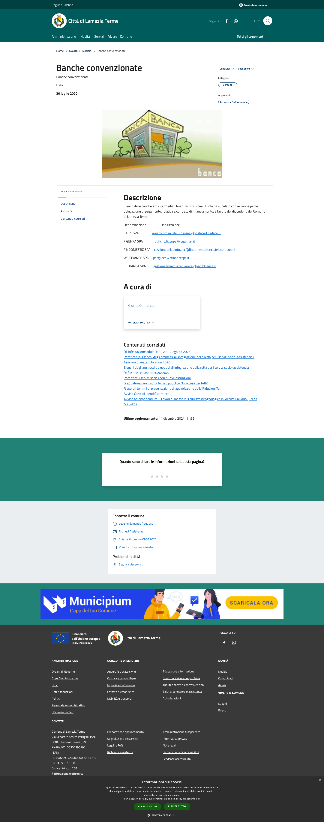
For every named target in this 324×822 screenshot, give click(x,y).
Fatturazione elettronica (67, 773)
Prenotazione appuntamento (125, 732)
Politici (56, 698)
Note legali (169, 745)
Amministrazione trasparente (181, 732)
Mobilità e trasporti (119, 698)
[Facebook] (225, 20)
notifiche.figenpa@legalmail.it (174, 241)
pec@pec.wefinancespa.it (171, 257)
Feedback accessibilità (177, 759)
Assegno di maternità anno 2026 (147, 362)
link (198, 798)
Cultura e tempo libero (121, 678)
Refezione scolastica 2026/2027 (147, 372)
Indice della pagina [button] (71, 191)
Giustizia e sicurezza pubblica (181, 678)
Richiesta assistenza (120, 752)
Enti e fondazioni (62, 691)
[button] (162, 815)
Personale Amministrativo (68, 705)
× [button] (319, 780)
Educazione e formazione (178, 671)
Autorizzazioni (172, 698)
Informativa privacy (175, 738)
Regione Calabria (62, 5)
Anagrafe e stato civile (121, 671)
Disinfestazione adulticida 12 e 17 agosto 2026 (157, 351)
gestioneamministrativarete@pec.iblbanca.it (184, 266)
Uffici (55, 685)
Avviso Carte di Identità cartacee (146, 393)
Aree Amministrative (65, 678)
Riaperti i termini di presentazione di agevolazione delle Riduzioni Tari (172, 388)
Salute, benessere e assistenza (182, 691)
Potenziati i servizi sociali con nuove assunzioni (157, 377)
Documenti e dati (63, 712)
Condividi (225, 69)
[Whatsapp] (234, 20)
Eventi (222, 710)
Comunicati (225, 678)
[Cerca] (267, 20)
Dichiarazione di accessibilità (181, 752)
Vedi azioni (244, 69)
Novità (73, 51)
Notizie (86, 51)
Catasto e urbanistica (120, 691)
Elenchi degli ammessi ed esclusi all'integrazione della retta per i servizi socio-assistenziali (187, 367)
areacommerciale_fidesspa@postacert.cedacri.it (186, 233)
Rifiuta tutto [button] (177, 806)
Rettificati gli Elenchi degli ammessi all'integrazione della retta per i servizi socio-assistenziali (189, 356)
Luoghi (222, 703)
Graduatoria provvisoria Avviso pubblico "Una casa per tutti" (166, 383)
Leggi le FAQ (115, 745)
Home (60, 51)
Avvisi (222, 685)
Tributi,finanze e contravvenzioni (184, 685)
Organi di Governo (63, 671)
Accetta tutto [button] (147, 806)
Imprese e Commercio (121, 685)
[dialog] (162, 799)
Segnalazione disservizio (122, 738)
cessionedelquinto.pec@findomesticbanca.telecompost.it (194, 249)
